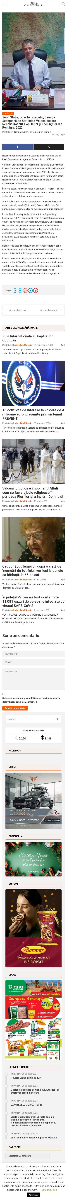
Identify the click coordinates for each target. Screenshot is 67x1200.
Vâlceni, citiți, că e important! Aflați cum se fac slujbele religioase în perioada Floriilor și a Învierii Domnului (32, 492)
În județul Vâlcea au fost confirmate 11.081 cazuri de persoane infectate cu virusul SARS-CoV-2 (33, 601)
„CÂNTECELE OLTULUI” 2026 (26, 1104)
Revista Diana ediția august (26, 1077)
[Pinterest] (35, 290)
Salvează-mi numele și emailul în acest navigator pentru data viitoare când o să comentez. (31, 700)
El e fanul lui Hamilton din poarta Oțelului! (34, 1137)
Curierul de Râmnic (42, 132)
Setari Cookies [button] (49, 1189)
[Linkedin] (30, 290)
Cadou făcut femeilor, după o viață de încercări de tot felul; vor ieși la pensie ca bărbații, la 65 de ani (32, 570)
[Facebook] (15, 290)
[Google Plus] (25, 290)
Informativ (8, 113)
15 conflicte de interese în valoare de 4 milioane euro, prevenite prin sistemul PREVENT (33, 414)
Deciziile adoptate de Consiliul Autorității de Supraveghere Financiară (35, 1091)
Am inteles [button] (33, 1195)
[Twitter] (20, 290)
